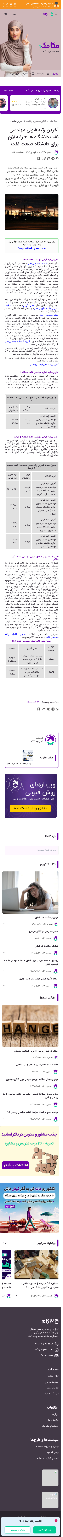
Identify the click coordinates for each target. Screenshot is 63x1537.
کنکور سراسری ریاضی (36, 121)
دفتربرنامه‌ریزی (51, 1382)
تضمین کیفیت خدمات (47, 1458)
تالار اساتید (53, 1376)
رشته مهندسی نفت (48, 315)
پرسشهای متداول (50, 1426)
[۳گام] (48, 14)
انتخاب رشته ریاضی (37, 263)
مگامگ (53, 121)
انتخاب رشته (52, 1388)
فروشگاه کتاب (51, 1394)
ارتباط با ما (53, 1420)
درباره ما (54, 1414)
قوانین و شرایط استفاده (47, 1446)
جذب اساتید (52, 1452)
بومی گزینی (28, 305)
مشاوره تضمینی (17, 1530)
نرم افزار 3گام (45, 1530)
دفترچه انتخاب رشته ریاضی (18, 341)
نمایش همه (8, 90)
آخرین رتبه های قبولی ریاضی (44, 364)
